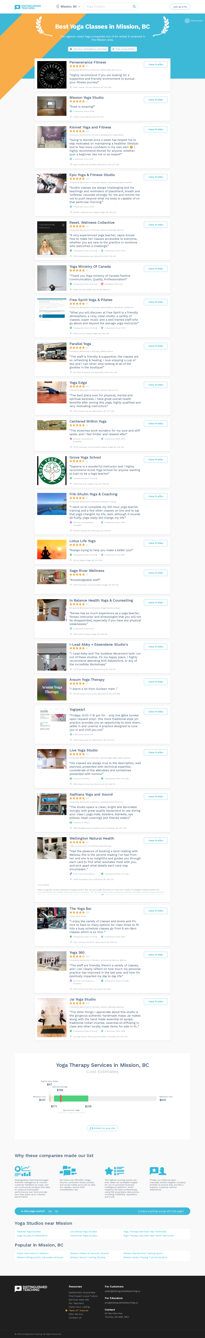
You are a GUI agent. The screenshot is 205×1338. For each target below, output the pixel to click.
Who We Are (76, 1314)
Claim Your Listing (79, 1306)
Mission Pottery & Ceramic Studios (89, 1253)
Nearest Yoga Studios (29, 1231)
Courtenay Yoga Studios (83, 1231)
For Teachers (76, 1303)
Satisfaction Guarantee (82, 1292)
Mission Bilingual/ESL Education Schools (40, 1257)
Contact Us (75, 1317)
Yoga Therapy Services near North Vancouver (148, 1235)
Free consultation (125, 49)
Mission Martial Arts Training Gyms (142, 1253)
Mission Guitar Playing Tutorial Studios (145, 1257)
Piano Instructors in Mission (32, 1253)
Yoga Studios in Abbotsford (32, 1235)
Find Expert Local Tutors (83, 1296)
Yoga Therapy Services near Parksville (144, 1231)
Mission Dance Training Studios (88, 1257)
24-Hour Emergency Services (90, 49)
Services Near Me (79, 1299)
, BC (59, 1245)
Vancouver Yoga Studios (83, 1235)
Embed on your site (104, 1128)
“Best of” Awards (78, 1310)
